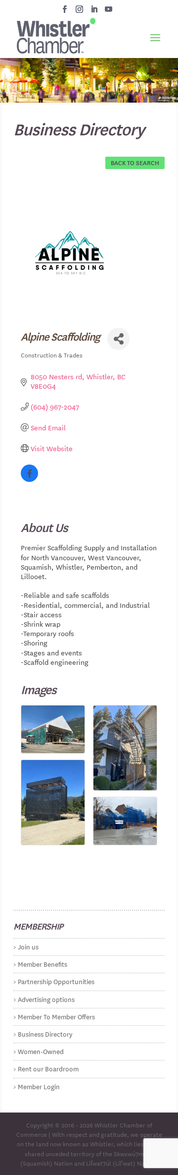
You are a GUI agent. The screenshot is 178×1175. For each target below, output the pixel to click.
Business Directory (45, 1033)
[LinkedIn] (94, 11)
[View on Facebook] (29, 478)
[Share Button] (118, 339)
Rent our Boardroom (48, 1068)
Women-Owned (41, 1051)
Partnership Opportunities (56, 981)
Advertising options (46, 999)
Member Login (39, 1086)
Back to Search (135, 162)
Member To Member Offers (56, 1016)
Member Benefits (42, 963)
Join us (28, 946)
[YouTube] (108, 11)
